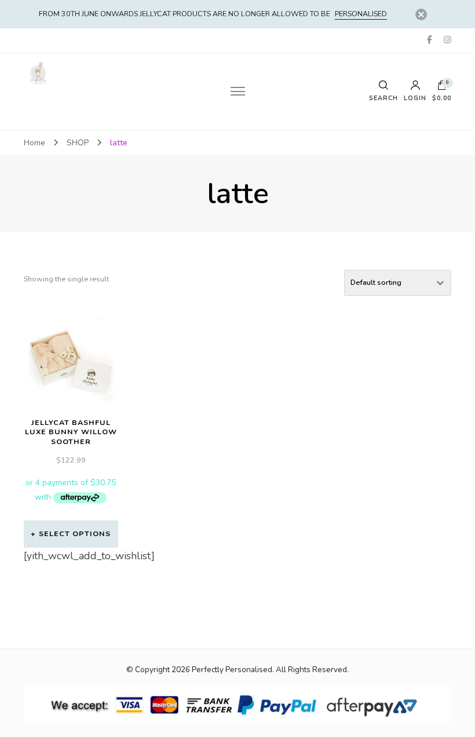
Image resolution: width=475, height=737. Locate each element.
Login (415, 98)
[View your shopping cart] (442, 88)
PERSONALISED (361, 14)
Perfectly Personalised (232, 669)
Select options (75, 533)
